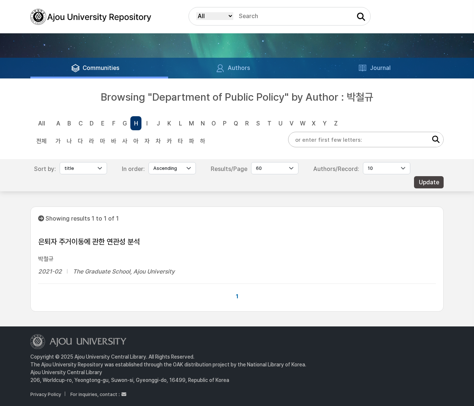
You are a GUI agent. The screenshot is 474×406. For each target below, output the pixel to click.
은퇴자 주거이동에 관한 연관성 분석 (89, 241)
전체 (41, 141)
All (41, 123)
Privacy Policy (45, 394)
